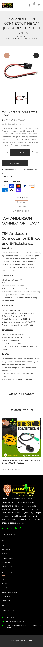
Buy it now (14, 164)
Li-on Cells (5, 588)
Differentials (6, 601)
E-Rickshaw (6, 549)
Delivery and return (30, 169)
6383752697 (10, 617)
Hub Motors (6, 583)
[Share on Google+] (8, 177)
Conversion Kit (7, 579)
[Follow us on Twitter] (5, 177)
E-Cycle (4, 541)
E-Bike (4, 545)
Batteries (5, 554)
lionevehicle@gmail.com (15, 621)
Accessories (6, 562)
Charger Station (7, 558)
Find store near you (10, 169)
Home (19, 37)
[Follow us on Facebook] (2, 177)
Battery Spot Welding (9, 592)
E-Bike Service (7, 567)
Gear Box (5, 605)
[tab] (21, 198)
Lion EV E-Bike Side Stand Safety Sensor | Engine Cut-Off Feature (21, 461)
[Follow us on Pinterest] (11, 177)
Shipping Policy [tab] (21, 211)
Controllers (6, 596)
